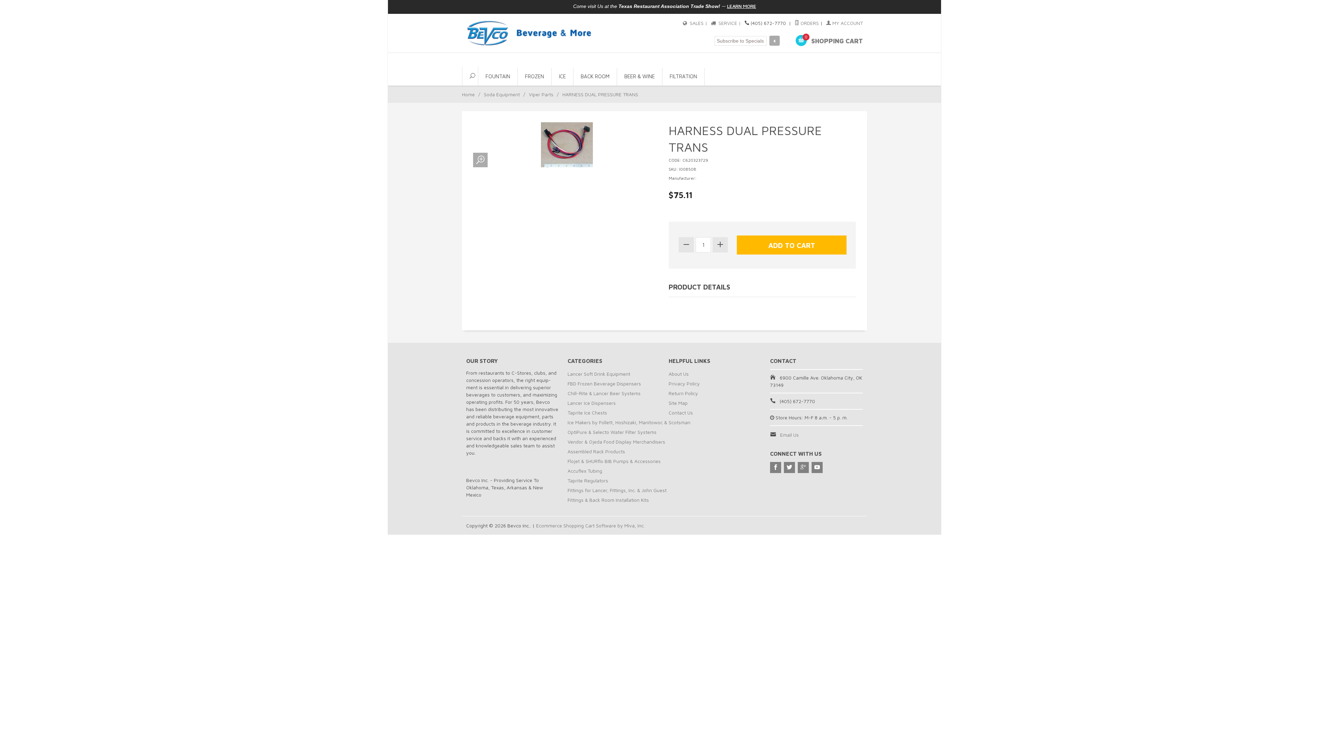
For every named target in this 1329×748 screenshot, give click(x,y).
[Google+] (803, 467)
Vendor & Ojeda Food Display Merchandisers (616, 442)
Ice (562, 76)
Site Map (678, 403)
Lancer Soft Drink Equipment (599, 374)
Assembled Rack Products (596, 451)
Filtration (683, 76)
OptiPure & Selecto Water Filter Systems (612, 432)
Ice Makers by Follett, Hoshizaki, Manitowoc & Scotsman (629, 422)
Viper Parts (541, 94)
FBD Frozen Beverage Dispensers (604, 383)
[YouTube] (817, 467)
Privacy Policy (684, 383)
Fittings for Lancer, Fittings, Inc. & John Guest (617, 490)
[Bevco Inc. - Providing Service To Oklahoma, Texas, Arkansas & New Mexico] (529, 33)
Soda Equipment (502, 94)
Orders (809, 23)
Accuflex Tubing (585, 471)
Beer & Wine (639, 76)
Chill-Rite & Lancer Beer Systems (604, 393)
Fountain (498, 76)
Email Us (789, 435)
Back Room (595, 76)
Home (468, 94)
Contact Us (681, 413)
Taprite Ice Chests (587, 413)
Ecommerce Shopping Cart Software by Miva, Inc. (590, 525)
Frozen (534, 76)
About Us (679, 374)
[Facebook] (775, 467)
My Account (847, 23)
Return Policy (683, 393)
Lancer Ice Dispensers (592, 403)
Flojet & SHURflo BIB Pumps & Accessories (614, 461)
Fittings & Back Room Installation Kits (608, 500)
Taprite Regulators (588, 480)
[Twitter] (789, 467)
